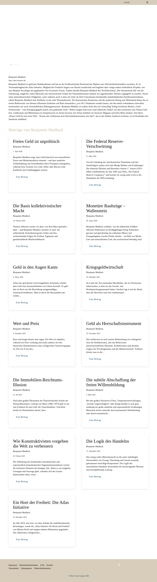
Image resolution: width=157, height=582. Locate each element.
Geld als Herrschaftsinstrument (113, 323)
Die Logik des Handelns (107, 441)
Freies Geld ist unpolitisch (36, 141)
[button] (82, 10)
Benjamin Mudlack (17, 77)
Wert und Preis (26, 323)
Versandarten (14, 568)
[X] (147, 2)
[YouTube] (143, 2)
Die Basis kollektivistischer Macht (37, 208)
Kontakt (49, 565)
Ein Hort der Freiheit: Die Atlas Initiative (41, 505)
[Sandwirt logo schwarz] (15, 10)
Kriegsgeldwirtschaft (104, 267)
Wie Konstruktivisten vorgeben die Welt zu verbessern (40, 444)
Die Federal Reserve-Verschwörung (105, 144)
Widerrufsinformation (42, 568)
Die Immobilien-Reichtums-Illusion (38, 382)
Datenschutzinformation (28, 565)
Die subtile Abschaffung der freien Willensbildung (111, 382)
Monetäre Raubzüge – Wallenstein (105, 208)
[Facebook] (135, 2)
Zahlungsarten (26, 568)
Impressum (13, 565)
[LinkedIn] (139, 2)
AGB (42, 565)
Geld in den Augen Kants (35, 267)
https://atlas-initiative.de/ (17, 80)
